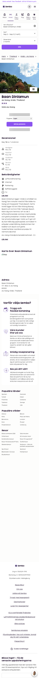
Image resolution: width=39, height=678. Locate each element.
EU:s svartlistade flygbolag (19, 613)
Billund (22, 414)
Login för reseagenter (20, 606)
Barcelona (5, 419)
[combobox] (17, 27)
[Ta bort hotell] (34, 26)
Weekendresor (6, 444)
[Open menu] (35, 6)
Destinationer (19, 602)
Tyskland (4, 402)
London (22, 419)
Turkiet (4, 397)
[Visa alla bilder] (33, 89)
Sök (19, 47)
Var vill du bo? (8, 25)
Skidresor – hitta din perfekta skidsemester (27, 445)
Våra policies (19, 624)
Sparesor (23, 449)
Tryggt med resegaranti (19, 598)
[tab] (5, 17)
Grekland (23, 400)
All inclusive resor (25, 436)
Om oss (19, 589)
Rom (3, 422)
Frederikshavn (6, 425)
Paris (3, 416)
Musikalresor (6, 454)
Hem (4, 56)
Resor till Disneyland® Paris (10, 442)
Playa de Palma (25, 416)
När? (5, 32)
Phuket (22, 422)
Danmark (23, 394)
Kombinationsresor (8, 439)
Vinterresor (5, 436)
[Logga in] (29, 6)
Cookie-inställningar (21, 649)
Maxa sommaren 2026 (8, 433)
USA (21, 405)
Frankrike (5, 400)
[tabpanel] (19, 36)
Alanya (4, 414)
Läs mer (5, 195)
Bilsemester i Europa (8, 452)
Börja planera (19, 124)
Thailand (13, 56)
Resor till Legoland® (26, 439)
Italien (22, 397)
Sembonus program (19, 630)
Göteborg (23, 425)
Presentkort (19, 641)
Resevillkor (19, 585)
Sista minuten (24, 433)
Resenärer (7, 39)
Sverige (22, 402)
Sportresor (5, 449)
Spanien (4, 394)
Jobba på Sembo (19, 593)
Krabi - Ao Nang (27, 56)
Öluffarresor (24, 442)
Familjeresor (24, 452)
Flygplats (9, 118)
